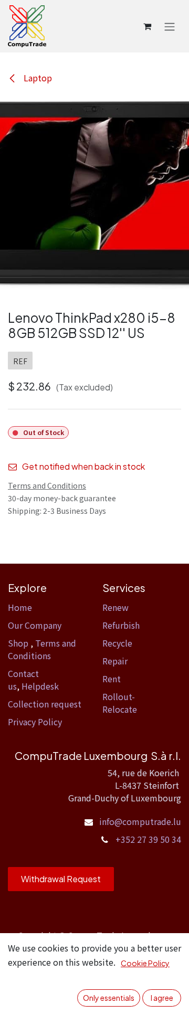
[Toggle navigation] (169, 26)
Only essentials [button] (108, 997)
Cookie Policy (145, 963)
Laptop (37, 77)
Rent (111, 678)
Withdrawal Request (61, 878)
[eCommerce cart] (147, 26)
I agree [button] (162, 997)
